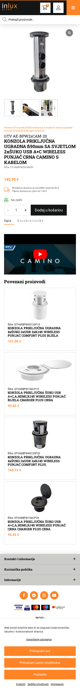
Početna (8, 127)
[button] (58, 8)
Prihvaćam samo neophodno (40, 663)
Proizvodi (19, 127)
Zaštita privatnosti (38, 684)
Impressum (57, 684)
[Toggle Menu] (73, 7)
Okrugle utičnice (34, 130)
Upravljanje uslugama (39, 639)
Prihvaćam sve (40, 651)
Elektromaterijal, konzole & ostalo (44, 127)
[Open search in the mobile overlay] (40, 19)
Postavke (40, 674)
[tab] (9, 221)
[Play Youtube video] (40, 254)
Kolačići (20, 684)
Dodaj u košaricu (49, 210)
